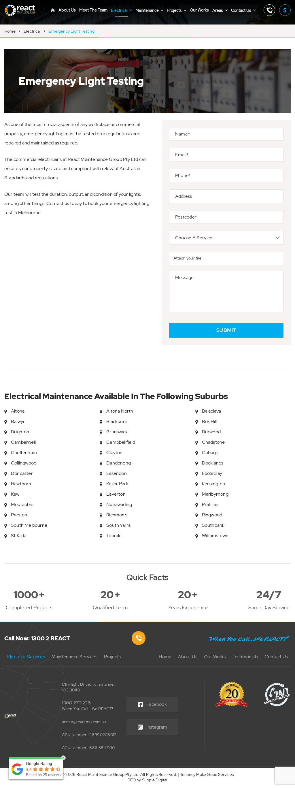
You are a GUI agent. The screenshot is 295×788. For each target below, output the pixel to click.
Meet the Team (93, 10)
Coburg (210, 453)
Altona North (119, 411)
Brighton (20, 432)
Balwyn (18, 421)
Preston (19, 515)
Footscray (212, 473)
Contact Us (241, 10)
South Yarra (118, 525)
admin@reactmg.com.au (84, 721)
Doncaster (22, 473)
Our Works (199, 10)
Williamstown (215, 536)
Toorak (113, 536)
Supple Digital (154, 780)
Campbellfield (120, 442)
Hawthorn (21, 484)
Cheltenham (24, 453)
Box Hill (209, 421)
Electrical (119, 10)
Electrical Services (26, 657)
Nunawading (119, 504)
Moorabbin (22, 504)
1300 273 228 (76, 703)
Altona (17, 411)
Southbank (213, 525)
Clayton (114, 453)
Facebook (156, 704)
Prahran (210, 504)
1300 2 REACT (269, 10)
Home (10, 31)
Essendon (116, 473)
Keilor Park (117, 484)
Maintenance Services (74, 657)
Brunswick (117, 432)
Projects (175, 10)
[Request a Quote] (285, 10)
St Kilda (19, 536)
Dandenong (118, 463)
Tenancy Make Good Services (207, 774)
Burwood (211, 432)
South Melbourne (29, 525)
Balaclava (211, 411)
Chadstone (213, 442)
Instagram (156, 727)
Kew (15, 494)
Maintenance (147, 10)
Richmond (116, 515)
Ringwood (212, 515)
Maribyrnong (215, 494)
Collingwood (23, 463)
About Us (67, 10)
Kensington (213, 484)
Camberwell (23, 442)
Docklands (213, 463)
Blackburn (116, 421)
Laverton (116, 494)
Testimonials (245, 657)
